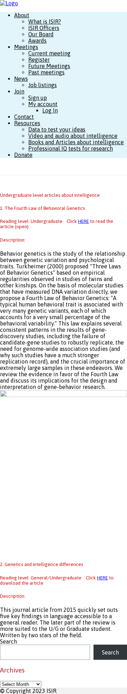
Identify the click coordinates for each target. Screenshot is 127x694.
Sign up (37, 98)
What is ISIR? (44, 21)
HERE (83, 221)
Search (8, 641)
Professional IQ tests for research (70, 148)
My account (43, 104)
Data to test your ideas (56, 129)
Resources (27, 123)
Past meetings (46, 72)
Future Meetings (49, 66)
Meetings (26, 47)
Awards (37, 40)
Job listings (42, 85)
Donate (23, 155)
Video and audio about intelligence (72, 136)
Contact (24, 117)
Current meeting (49, 53)
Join (19, 91)
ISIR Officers (43, 28)
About (21, 15)
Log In (50, 110)
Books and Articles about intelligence (76, 142)
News (21, 78)
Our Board (41, 34)
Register (39, 59)
